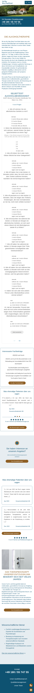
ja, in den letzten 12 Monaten (18, 305)
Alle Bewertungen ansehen (17, 427)
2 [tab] (17, 416)
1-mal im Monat (16, 165)
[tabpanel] (17, 404)
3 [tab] (19, 416)
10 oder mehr (19, 151)
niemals (13, 117)
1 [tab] (15, 416)
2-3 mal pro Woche (16, 123)
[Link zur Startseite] (8, 2)
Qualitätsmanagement (18, 682)
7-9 (17, 148)
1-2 (17, 142)
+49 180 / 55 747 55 (11, 22)
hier (12, 47)
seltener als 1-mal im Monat (20, 163)
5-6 (17, 146)
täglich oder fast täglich (18, 170)
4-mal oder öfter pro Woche (19, 125)
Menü (29, 2)
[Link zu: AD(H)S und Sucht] (18, 359)
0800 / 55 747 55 (16, 24)
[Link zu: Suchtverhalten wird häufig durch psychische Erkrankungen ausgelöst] (18, 373)
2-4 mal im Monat (16, 121)
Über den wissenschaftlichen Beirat (13, 653)
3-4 (17, 144)
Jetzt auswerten (17, 332)
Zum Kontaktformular (17, 461)
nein (11, 300)
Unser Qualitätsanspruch (18, 679)
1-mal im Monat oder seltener (19, 119)
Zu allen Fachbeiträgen (17, 383)
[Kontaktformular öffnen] (31, 690)
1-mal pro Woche (17, 167)
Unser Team (18, 685)
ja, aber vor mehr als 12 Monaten (19, 302)
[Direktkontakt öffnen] (31, 685)
